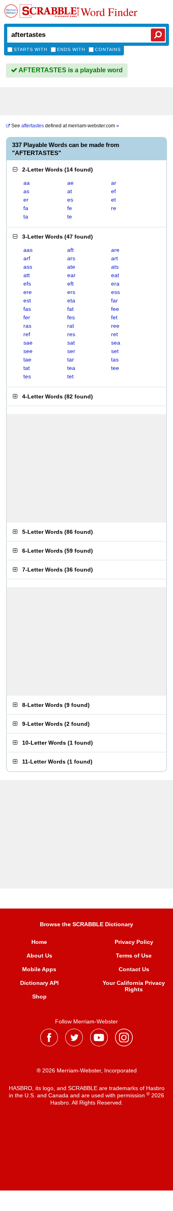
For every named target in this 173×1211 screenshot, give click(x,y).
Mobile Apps (39, 969)
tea (71, 368)
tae (27, 359)
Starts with (30, 49)
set (115, 351)
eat (115, 275)
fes (71, 317)
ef (113, 191)
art (114, 258)
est (27, 300)
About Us (39, 955)
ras (27, 326)
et (113, 199)
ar (113, 183)
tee (115, 368)
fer (26, 317)
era (115, 283)
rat (70, 326)
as (26, 191)
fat (70, 309)
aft (70, 250)
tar (70, 359)
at (69, 191)
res (71, 334)
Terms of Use (134, 955)
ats (115, 266)
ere (27, 292)
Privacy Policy (134, 942)
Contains (108, 49)
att (26, 275)
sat (71, 342)
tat (26, 368)
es (70, 199)
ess (115, 292)
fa (25, 208)
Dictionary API (39, 983)
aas (28, 250)
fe (69, 208)
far (114, 300)
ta (25, 216)
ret (114, 334)
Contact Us (134, 969)
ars (71, 258)
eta (71, 300)
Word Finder (108, 11)
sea (115, 342)
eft (70, 283)
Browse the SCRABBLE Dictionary (86, 924)
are (115, 250)
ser (71, 351)
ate (71, 266)
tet (70, 376)
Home (39, 942)
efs (27, 283)
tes (27, 376)
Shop (39, 996)
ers (71, 292)
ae (70, 183)
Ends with (71, 49)
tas (115, 359)
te (69, 216)
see (28, 351)
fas (27, 309)
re (113, 208)
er (26, 199)
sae (28, 342)
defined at (65, 126)
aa (26, 183)
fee (115, 309)
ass (27, 266)
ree (115, 326)
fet (114, 317)
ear (71, 275)
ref (26, 334)
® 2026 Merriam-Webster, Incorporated (87, 1070)
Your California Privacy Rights (134, 986)
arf (26, 258)
